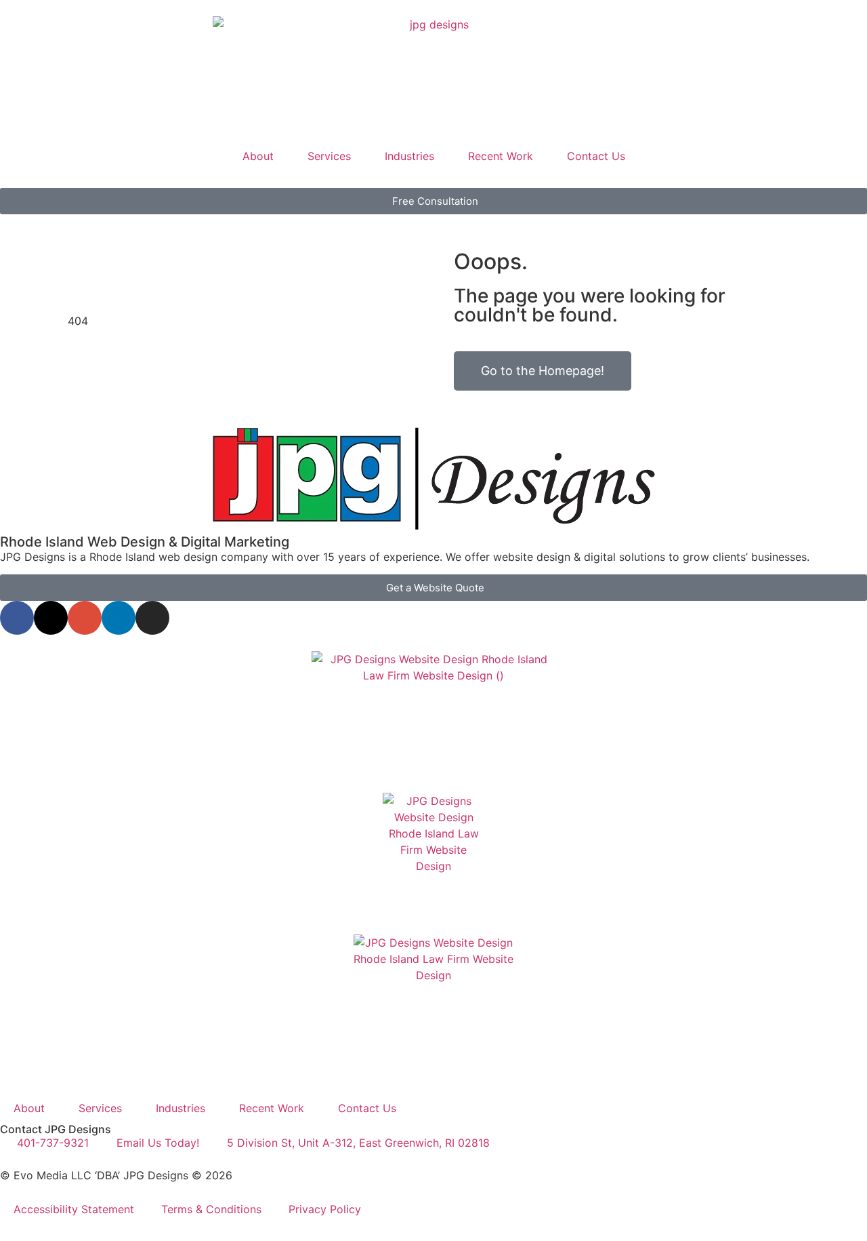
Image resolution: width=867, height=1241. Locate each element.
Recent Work (500, 156)
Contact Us (596, 156)
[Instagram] (152, 618)
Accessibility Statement (74, 1209)
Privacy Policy (325, 1209)
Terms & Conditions (211, 1209)
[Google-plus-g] (85, 618)
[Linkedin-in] (118, 618)
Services (329, 156)
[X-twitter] (51, 618)
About (258, 156)
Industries (409, 156)
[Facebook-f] (17, 618)
